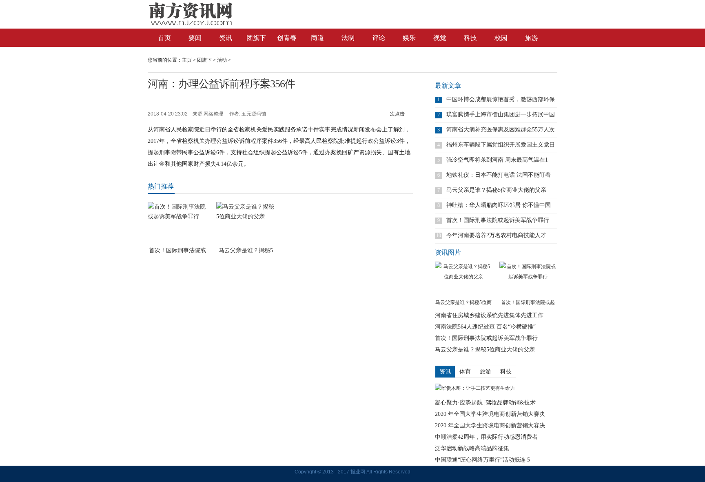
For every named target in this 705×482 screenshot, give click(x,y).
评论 (378, 37)
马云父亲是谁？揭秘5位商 (463, 302)
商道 (317, 37)
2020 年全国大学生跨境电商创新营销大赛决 (490, 414)
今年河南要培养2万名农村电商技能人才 (496, 235)
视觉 (439, 37)
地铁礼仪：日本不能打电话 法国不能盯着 (498, 175)
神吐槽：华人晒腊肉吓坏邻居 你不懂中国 (498, 205)
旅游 (531, 37)
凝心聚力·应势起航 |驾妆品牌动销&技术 (485, 403)
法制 (348, 37)
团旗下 (256, 37)
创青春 (287, 37)
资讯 (225, 37)
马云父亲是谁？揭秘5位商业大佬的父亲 (496, 190)
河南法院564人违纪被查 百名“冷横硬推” (485, 327)
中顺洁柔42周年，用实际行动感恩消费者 (486, 437)
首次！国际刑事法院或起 (528, 302)
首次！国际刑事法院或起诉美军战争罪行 (497, 220)
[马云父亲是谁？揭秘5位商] (463, 280)
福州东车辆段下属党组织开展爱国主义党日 (500, 145)
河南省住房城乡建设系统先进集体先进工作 (489, 315)
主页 (187, 60)
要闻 (195, 37)
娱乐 (409, 37)
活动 (222, 60)
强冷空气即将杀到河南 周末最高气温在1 (497, 160)
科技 (470, 37)
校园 (501, 37)
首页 (164, 37)
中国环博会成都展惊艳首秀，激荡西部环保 (500, 99)
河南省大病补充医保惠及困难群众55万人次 (500, 130)
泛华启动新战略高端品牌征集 (472, 448)
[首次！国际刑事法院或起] (527, 280)
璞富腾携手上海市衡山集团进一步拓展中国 (500, 114)
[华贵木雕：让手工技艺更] (475, 388)
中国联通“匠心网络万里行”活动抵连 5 (482, 460)
